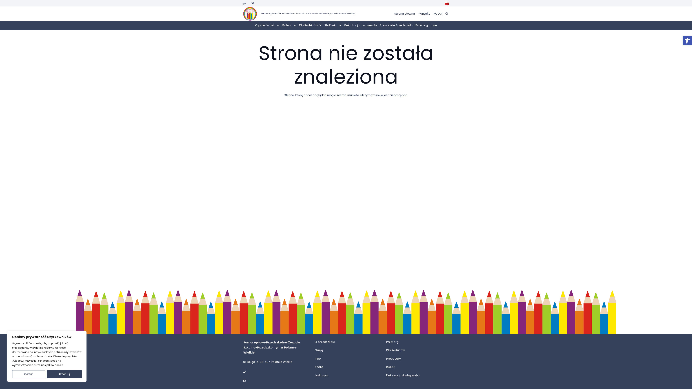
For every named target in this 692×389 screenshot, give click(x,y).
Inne (318, 359)
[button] (687, 40)
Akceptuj (64, 374)
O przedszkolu (325, 342)
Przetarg (392, 342)
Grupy (319, 350)
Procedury (393, 359)
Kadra (319, 367)
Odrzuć (28, 374)
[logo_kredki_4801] (250, 14)
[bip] (447, 3)
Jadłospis (321, 375)
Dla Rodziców (395, 350)
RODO (390, 367)
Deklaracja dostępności (403, 375)
